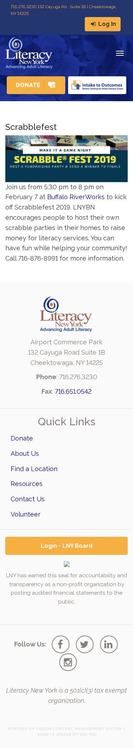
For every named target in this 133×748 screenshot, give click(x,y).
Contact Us (28, 499)
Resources (27, 483)
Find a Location (34, 469)
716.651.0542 (73, 391)
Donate (22, 438)
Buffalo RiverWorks (76, 197)
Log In (106, 24)
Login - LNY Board (67, 545)
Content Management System (87, 729)
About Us (25, 453)
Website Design (54, 734)
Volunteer (25, 514)
